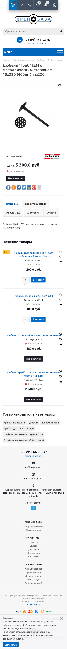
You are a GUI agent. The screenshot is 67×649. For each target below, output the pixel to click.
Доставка (33, 549)
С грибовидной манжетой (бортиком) (24, 440)
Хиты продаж (33, 530)
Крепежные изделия (14, 422)
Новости (33, 542)
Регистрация (33, 579)
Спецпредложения (33, 526)
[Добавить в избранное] (59, 85)
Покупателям (33, 564)
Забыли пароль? (33, 583)
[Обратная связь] (21, 5)
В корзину (38, 280)
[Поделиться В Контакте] (8, 187)
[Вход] (54, 5)
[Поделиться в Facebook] (19, 187)
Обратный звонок (37, 44)
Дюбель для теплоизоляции (19, 428)
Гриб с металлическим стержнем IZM (23, 434)
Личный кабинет (33, 569)
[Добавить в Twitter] (24, 187)
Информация (33, 537)
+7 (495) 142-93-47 (37, 39)
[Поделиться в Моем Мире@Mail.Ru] (29, 187)
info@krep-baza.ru (33, 467)
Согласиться (11, 645)
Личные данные (33, 576)
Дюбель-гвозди (50, 422)
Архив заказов (33, 572)
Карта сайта (33, 604)
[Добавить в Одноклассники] (14, 187)
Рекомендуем (33, 522)
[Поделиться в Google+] (34, 187)
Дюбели (33, 422)
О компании (33, 553)
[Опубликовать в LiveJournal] (39, 187)
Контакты (33, 556)
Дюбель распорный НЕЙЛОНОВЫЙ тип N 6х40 (34, 335)
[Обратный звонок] (29, 5)
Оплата (33, 546)
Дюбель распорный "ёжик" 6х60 (33, 296)
